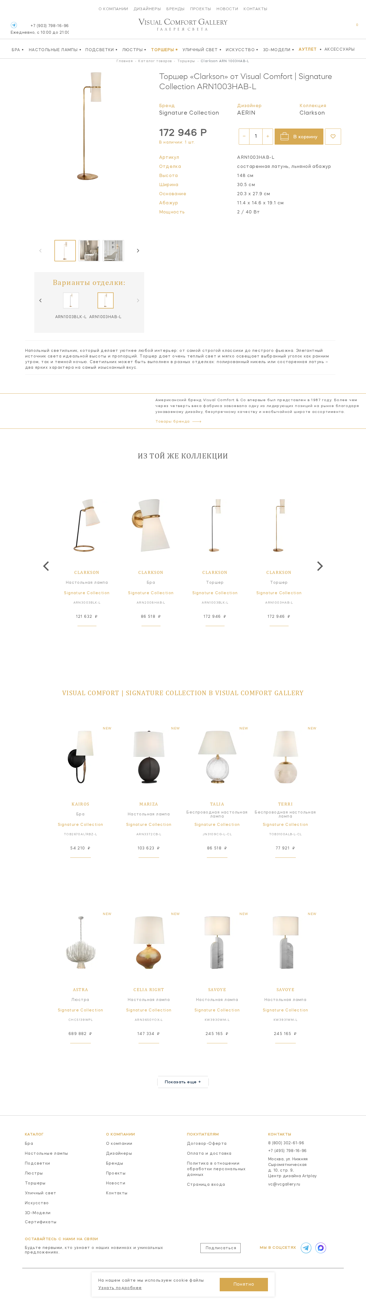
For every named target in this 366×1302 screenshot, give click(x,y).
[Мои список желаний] (338, 28)
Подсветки (101, 49)
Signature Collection (189, 113)
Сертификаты (41, 1222)
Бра (18, 49)
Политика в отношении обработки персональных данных (216, 1169)
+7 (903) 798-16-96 (40, 29)
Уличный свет (202, 49)
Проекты (200, 9)
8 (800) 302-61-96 (286, 1143)
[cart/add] (93, 634)
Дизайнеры (147, 9)
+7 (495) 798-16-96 (287, 1151)
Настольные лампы (55, 49)
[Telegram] (14, 25)
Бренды (175, 9)
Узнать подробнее (120, 1288)
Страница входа (206, 1185)
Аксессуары (339, 49)
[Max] (320, 1248)
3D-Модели (278, 49)
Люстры (134, 49)
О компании (113, 9)
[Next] (138, 250)
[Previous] (41, 300)
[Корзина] (352, 28)
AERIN (246, 113)
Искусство (242, 49)
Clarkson (312, 113)
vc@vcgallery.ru (284, 1184)
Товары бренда (172, 421)
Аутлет (308, 49)
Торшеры (164, 49)
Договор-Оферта (207, 1144)
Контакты (255, 9)
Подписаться (221, 1248)
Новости (227, 9)
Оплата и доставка (209, 1154)
